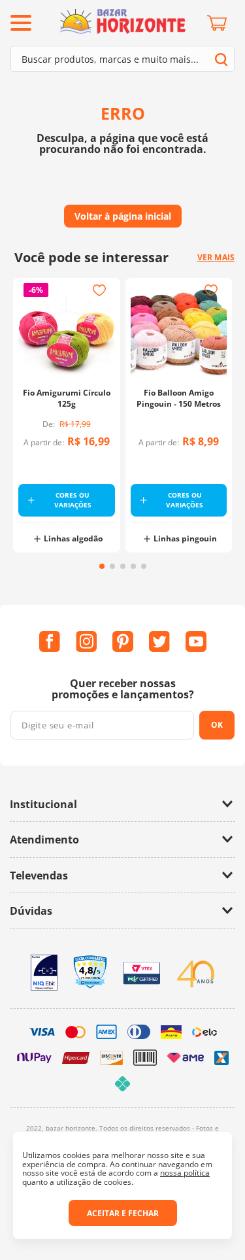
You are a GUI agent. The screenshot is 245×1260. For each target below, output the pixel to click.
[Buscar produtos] (221, 59)
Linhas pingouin (185, 538)
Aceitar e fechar (123, 1213)
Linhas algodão (73, 538)
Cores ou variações (72, 499)
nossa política (185, 1172)
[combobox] (122, 59)
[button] (102, 566)
